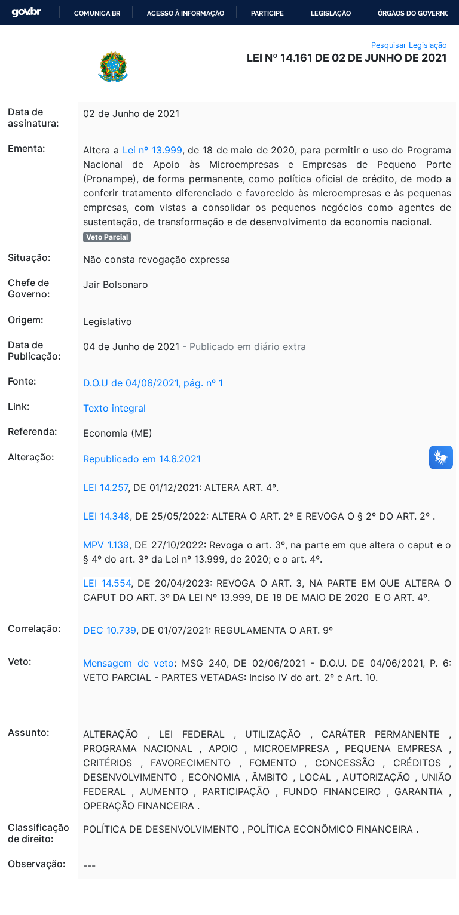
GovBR (26, 12)
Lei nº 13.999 (152, 150)
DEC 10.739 (109, 630)
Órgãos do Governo (413, 13)
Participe (267, 13)
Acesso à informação (185, 13)
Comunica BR (97, 13)
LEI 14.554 (106, 583)
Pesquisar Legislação (409, 45)
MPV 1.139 (105, 545)
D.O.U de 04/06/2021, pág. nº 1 (153, 383)
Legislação (331, 13)
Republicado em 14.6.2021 (142, 459)
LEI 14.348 (106, 516)
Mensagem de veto (128, 663)
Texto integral (114, 408)
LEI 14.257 (105, 487)
